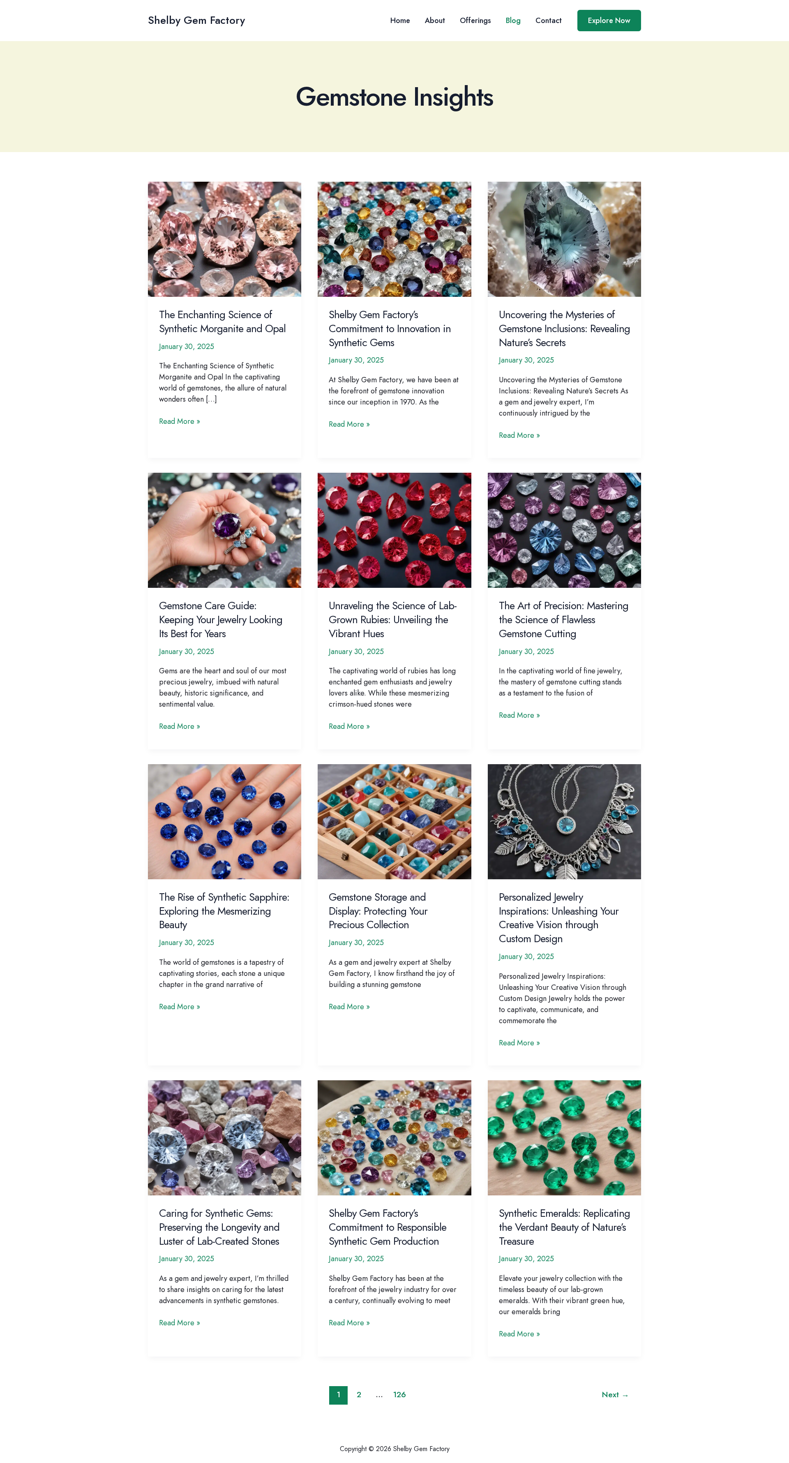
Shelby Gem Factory (196, 20)
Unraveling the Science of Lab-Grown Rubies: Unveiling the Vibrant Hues (393, 619)
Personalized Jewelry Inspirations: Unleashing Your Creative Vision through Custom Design (558, 917)
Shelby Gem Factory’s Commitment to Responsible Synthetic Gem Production (387, 1227)
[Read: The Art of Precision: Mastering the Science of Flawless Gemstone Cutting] (564, 530)
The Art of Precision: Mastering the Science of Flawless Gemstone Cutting (563, 619)
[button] (609, 20)
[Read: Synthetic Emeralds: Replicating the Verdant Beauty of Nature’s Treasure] (564, 1137)
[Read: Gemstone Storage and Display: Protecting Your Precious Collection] (394, 821)
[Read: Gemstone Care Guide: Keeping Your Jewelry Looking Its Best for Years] (224, 530)
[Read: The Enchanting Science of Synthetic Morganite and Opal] (224, 238)
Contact (548, 20)
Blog (513, 20)
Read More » (179, 421)
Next (615, 1394)
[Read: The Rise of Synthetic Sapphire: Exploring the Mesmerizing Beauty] (224, 821)
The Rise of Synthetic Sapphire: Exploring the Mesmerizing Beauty (224, 911)
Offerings (475, 20)
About (435, 20)
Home (400, 20)
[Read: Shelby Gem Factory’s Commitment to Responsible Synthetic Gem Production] (394, 1137)
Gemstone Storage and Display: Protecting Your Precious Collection (378, 911)
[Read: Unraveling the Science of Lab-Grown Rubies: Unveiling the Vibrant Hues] (394, 530)
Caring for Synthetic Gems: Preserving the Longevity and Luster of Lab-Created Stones (219, 1227)
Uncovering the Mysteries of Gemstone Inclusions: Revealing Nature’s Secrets (564, 328)
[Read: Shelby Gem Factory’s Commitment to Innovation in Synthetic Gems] (394, 238)
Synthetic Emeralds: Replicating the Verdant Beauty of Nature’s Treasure (564, 1227)
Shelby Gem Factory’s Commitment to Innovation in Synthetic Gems (390, 328)
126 (399, 1394)
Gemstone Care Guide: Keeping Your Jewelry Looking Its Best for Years (220, 619)
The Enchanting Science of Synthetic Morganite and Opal (222, 321)
